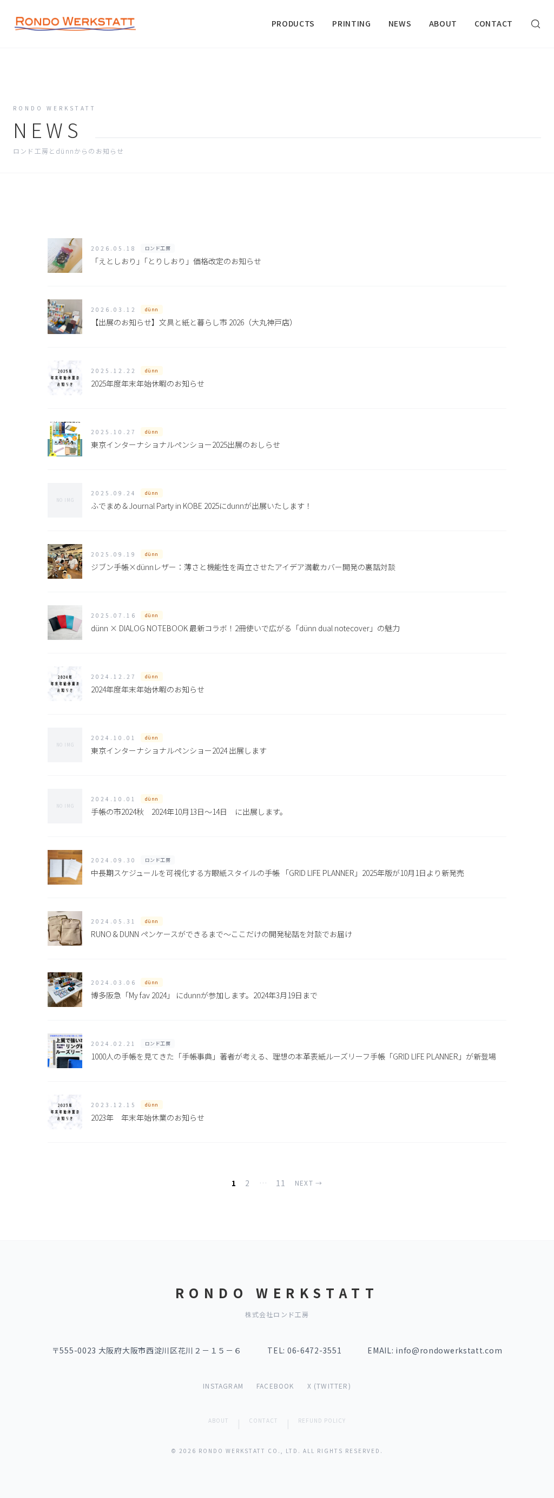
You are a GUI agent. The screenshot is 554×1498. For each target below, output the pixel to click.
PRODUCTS (293, 23)
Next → (308, 1183)
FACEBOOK (275, 1386)
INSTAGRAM (223, 1386)
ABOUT (443, 23)
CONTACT (493, 23)
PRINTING (351, 23)
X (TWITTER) (329, 1386)
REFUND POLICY (322, 1420)
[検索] (535, 23)
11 (281, 1183)
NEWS (400, 23)
